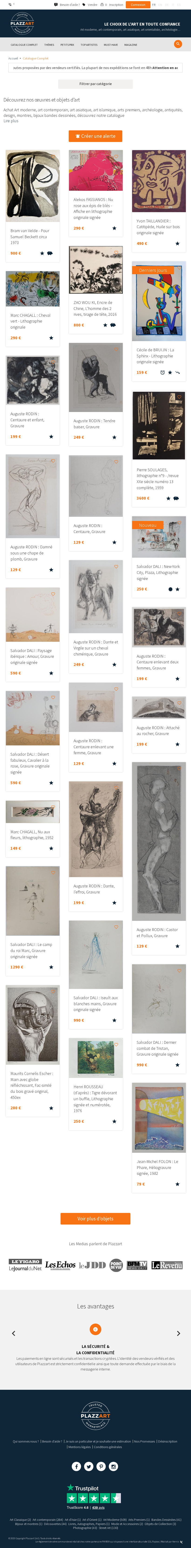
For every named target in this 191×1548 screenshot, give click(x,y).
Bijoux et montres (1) (28, 1524)
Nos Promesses (144, 1441)
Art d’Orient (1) (92, 1520)
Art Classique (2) (20, 1520)
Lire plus (10, 120)
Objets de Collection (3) (160, 1524)
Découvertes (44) (55, 1524)
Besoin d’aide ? (52, 1441)
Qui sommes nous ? (26, 1441)
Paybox (155, 1541)
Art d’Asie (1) (73, 1520)
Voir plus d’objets (95, 1218)
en (160, 5)
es (179, 5)
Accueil (13, 58)
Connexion (138, 5)
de (167, 5)
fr (153, 5)
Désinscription (167, 1441)
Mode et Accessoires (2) (127, 1524)
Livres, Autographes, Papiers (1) (89, 1524)
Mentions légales (79, 1447)
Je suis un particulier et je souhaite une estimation (98, 1441)
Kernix (175, 1541)
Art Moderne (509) (115, 1520)
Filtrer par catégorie (95, 83)
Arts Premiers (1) (139, 1520)
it (173, 5)
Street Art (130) (108, 1528)
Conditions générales (108, 1447)
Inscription (116, 5)
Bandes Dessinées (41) (166, 1520)
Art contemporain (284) (48, 1520)
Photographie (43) (85, 1528)
